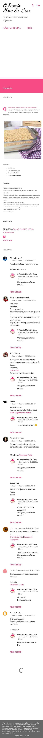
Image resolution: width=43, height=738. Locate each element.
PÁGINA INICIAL (12, 28)
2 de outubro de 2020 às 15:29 (23, 404)
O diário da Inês (16, 537)
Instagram (14, 539)
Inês (11, 528)
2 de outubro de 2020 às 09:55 (23, 261)
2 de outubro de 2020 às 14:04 (23, 356)
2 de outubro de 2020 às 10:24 (23, 300)
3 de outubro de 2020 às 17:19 (27, 528)
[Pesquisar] (33, 4)
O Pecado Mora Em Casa (16, 8)
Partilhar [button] (7, 240)
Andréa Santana (16, 613)
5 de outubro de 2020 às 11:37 (23, 616)
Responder (15, 292)
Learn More (18, 736)
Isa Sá (12, 570)
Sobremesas (8, 232)
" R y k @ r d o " (16, 258)
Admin (12, 401)
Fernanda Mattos (17, 438)
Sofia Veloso (15, 353)
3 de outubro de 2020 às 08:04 (23, 486)
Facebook (28, 537)
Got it (27, 736)
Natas (30, 229)
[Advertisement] (21, 57)
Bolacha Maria (20, 229)
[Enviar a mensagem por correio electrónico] (4, 237)
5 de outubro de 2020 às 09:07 (28, 570)
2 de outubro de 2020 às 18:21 (23, 441)
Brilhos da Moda (17, 584)
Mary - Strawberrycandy (19, 298)
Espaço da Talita (25, 455)
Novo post (14, 370)
